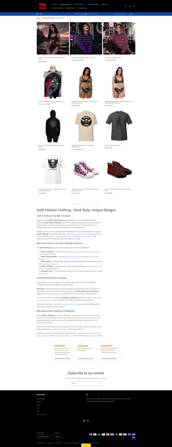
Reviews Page (40, 398)
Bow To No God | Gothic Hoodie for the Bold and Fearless (51, 146)
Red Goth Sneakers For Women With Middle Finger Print (118, 190)
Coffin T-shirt (92, 298)
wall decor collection (73, 304)
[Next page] (98, 203)
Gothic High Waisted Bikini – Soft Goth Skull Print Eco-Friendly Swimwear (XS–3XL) (119, 102)
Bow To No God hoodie (73, 256)
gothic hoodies (55, 236)
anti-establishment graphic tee (48, 300)
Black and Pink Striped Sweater (113, 57)
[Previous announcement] (67, 14)
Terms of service (67, 442)
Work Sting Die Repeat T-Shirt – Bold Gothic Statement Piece (83, 146)
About (38, 405)
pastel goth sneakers (83, 236)
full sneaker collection (49, 264)
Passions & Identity (49, 18)
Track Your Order (41, 414)
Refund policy (50, 442)
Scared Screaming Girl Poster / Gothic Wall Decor (51, 101)
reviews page (61, 329)
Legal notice (85, 442)
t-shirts (69, 236)
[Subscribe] (100, 383)
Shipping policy (77, 442)
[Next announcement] (105, 14)
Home (38, 18)
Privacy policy (58, 442)
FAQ (38, 408)
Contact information (95, 442)
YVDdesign (42, 442)
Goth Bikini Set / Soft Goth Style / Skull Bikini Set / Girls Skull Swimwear (85, 102)
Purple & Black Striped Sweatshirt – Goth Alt (83, 57)
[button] (55, 4)
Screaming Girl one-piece (75, 252)
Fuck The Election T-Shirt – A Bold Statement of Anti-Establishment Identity (52, 190)
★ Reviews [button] (86, 445)
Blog (38, 411)
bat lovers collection (88, 333)
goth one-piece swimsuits (80, 234)
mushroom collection (63, 336)
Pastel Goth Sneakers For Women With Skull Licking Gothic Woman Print (85, 190)
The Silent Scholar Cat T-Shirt (112, 145)
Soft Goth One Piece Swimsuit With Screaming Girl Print (52, 58)
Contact (39, 402)
